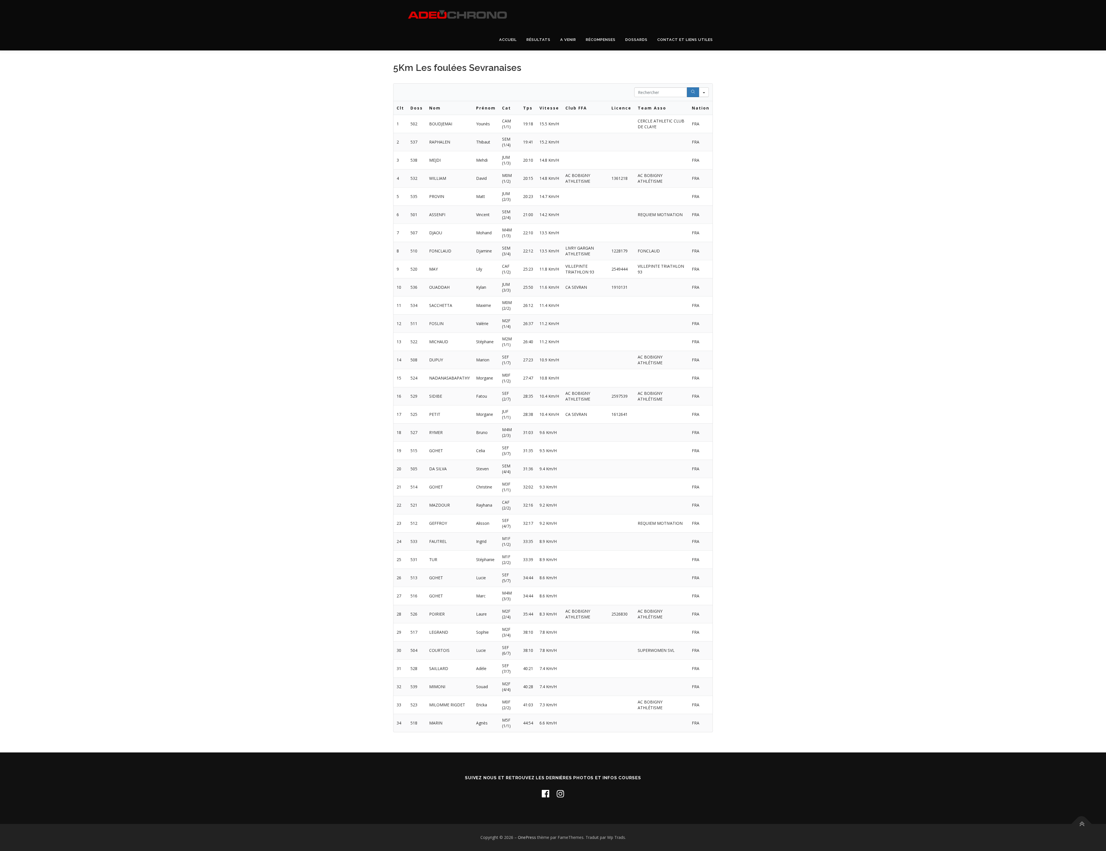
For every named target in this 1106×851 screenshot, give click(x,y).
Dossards (636, 39)
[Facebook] (545, 793)
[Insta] (560, 793)
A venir (568, 39)
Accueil (508, 39)
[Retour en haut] (1081, 824)
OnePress (527, 837)
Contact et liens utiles (685, 39)
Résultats (538, 39)
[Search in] (704, 92)
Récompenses (601, 39)
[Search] (693, 92)
